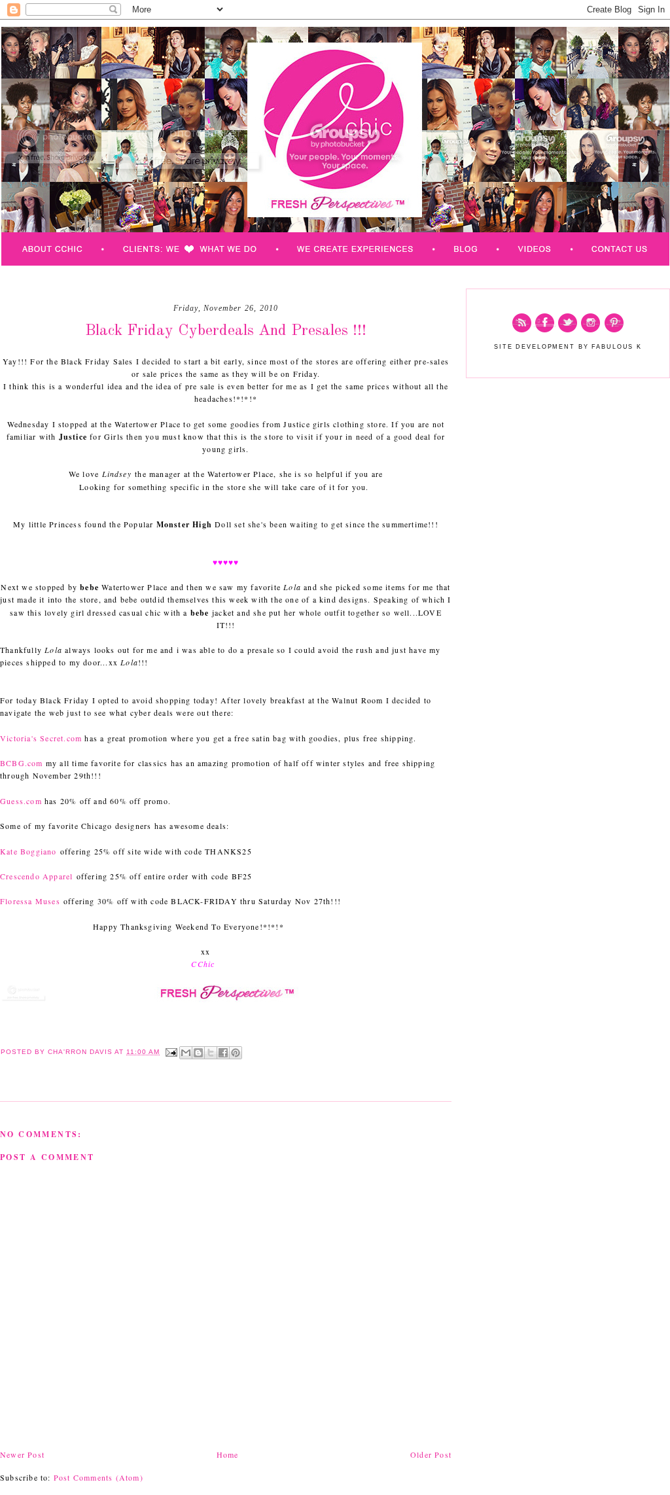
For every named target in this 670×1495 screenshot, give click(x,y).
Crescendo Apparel (36, 876)
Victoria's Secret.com (41, 738)
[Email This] (185, 1052)
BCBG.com (21, 763)
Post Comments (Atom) (98, 1477)
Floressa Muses (30, 901)
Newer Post (22, 1454)
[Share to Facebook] (223, 1052)
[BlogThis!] (198, 1052)
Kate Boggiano (28, 851)
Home (228, 1454)
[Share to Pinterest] (235, 1052)
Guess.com (21, 801)
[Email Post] (171, 1051)
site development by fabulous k (568, 346)
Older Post (430, 1454)
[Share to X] (210, 1052)
